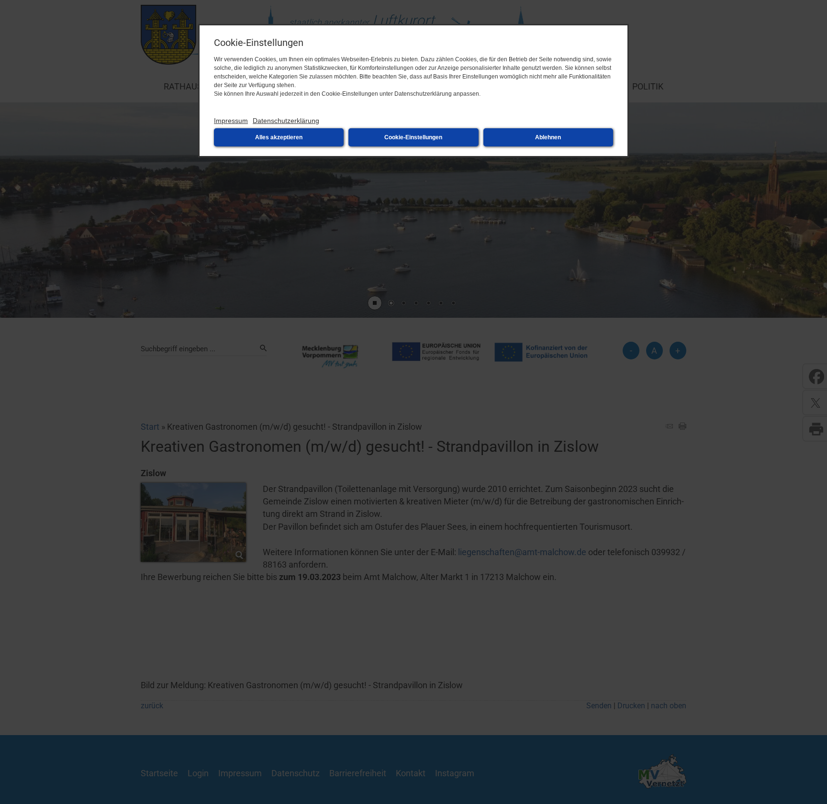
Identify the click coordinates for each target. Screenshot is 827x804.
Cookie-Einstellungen (413, 137)
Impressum (231, 120)
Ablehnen (548, 137)
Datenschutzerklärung (286, 120)
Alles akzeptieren (278, 137)
